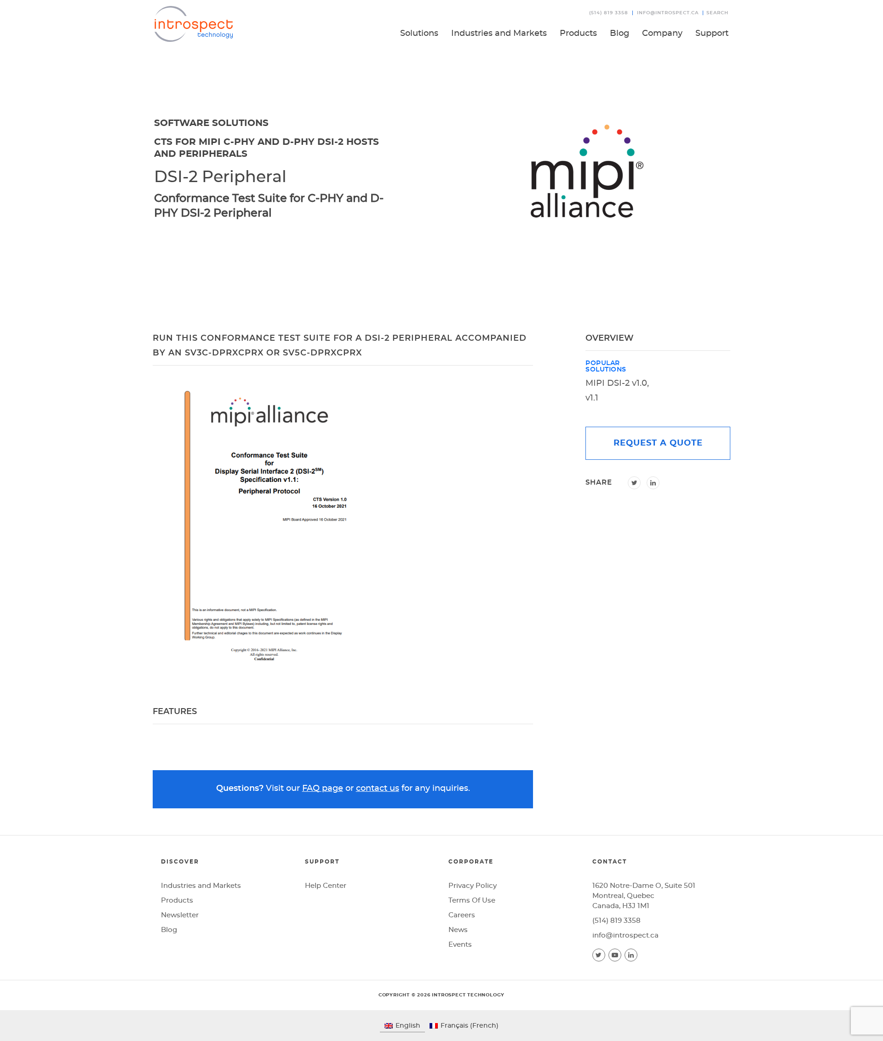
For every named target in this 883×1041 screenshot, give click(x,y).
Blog (619, 33)
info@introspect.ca (668, 13)
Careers (461, 915)
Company (662, 33)
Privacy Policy (472, 885)
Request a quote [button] (658, 443)
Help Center (325, 885)
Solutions (419, 33)
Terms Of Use (471, 900)
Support (711, 33)
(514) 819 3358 (608, 13)
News (458, 930)
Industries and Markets (499, 33)
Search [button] (717, 13)
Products (578, 33)
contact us (377, 788)
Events (460, 944)
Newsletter (180, 915)
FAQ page (322, 788)
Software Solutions (211, 123)
